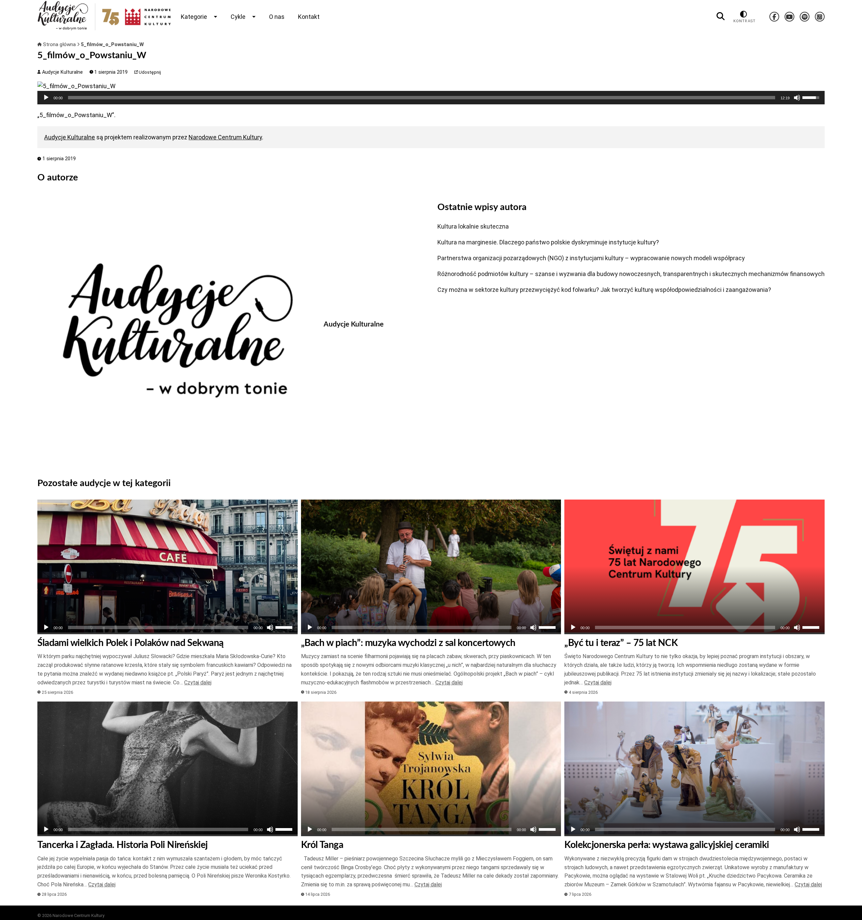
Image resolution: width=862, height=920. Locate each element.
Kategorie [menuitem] (194, 16)
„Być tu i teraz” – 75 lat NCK (620, 643)
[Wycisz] (797, 97)
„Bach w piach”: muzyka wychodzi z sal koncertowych (408, 643)
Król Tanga (322, 845)
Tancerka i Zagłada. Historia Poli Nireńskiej (122, 845)
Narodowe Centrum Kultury (225, 137)
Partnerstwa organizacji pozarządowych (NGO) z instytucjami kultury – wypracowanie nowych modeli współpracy (591, 258)
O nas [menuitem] (277, 16)
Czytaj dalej (197, 682)
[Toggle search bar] (721, 16)
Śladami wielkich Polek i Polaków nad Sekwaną (130, 643)
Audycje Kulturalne (61, 72)
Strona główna (59, 44)
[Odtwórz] (46, 97)
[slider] (421, 97)
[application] (431, 97)
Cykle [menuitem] (238, 16)
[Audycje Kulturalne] (175, 330)
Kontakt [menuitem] (309, 16)
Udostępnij (149, 72)
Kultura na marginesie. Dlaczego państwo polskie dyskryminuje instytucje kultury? (548, 242)
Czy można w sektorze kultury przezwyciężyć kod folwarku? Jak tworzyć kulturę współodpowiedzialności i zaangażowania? (604, 289)
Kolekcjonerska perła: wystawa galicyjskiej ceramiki (666, 845)
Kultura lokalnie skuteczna (473, 226)
